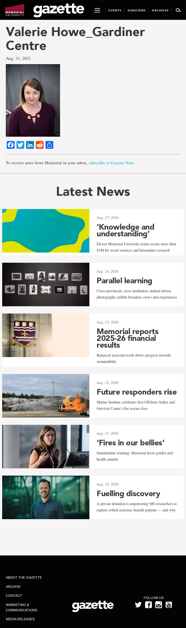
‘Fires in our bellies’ (130, 442)
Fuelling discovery (128, 493)
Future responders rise (137, 392)
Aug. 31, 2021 (18, 58)
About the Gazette (24, 577)
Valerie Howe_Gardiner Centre (75, 38)
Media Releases (20, 619)
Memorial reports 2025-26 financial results (127, 338)
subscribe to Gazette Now (111, 162)
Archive (13, 587)
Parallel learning (124, 280)
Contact (14, 596)
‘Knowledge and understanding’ (125, 230)
